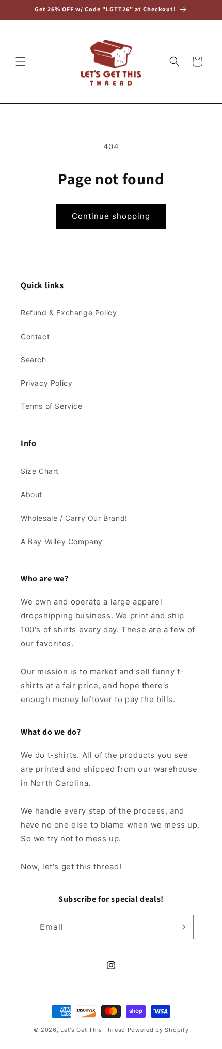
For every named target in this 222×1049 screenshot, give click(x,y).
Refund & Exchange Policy (69, 312)
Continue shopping (111, 216)
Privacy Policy (46, 382)
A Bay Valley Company (62, 541)
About (31, 494)
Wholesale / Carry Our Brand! (74, 518)
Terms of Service (52, 406)
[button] (20, 61)
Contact (35, 336)
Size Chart (40, 471)
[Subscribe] (181, 927)
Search (33, 359)
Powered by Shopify (158, 1030)
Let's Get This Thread (92, 1030)
